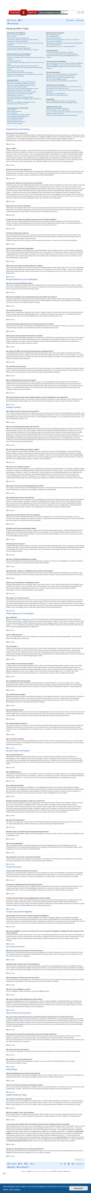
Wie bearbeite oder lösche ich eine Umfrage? (19, 90)
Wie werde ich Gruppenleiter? (54, 41)
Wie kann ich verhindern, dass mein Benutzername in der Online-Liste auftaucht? (26, 58)
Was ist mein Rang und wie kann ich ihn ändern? (20, 72)
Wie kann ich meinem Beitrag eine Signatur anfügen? (21, 85)
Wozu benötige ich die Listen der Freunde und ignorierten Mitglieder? (64, 63)
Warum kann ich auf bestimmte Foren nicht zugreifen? (21, 92)
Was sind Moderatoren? (52, 36)
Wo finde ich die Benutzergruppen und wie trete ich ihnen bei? (62, 39)
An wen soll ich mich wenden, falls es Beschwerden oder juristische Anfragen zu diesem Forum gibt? (64, 112)
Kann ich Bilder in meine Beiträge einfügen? (18, 114)
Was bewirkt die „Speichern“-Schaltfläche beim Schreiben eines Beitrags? (24, 99)
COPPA (26, 187)
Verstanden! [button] (78, 1188)
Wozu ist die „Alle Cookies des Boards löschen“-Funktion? (23, 49)
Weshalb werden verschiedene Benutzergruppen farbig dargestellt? (64, 43)
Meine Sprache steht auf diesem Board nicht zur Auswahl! (22, 65)
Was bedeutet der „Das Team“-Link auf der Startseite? (60, 46)
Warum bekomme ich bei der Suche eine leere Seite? (60, 77)
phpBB (29, 1171)
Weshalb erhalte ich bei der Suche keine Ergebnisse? (60, 75)
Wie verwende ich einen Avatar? (15, 71)
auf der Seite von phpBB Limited (31, 1104)
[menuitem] (20, 20)
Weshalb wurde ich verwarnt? (15, 95)
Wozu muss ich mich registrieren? (16, 34)
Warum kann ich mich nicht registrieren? (18, 38)
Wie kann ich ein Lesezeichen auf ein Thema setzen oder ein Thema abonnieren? (64, 90)
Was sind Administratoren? (53, 34)
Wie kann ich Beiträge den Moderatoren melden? (20, 97)
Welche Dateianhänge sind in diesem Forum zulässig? (60, 101)
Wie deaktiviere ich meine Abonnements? (57, 95)
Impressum (60, 1171)
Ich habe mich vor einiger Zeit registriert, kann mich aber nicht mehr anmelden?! (25, 43)
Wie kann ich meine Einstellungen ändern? (18, 55)
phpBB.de (24, 343)
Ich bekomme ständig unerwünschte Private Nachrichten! (61, 54)
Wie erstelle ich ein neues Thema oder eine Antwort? (21, 81)
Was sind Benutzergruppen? (54, 38)
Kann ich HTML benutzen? (14, 111)
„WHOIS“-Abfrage (61, 1128)
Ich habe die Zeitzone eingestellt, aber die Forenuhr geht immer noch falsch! (25, 63)
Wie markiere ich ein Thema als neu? (17, 103)
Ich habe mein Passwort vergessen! (17, 46)
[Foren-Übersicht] (38, 12)
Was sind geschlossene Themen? (16, 121)
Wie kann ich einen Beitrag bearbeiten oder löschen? (21, 83)
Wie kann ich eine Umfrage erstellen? (17, 87)
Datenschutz (67, 1171)
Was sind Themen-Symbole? (15, 123)
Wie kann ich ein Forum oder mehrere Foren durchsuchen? (62, 74)
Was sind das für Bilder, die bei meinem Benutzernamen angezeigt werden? (25, 68)
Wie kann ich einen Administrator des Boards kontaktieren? (62, 115)
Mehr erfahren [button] (14, 1189)
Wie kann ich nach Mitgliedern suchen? (56, 79)
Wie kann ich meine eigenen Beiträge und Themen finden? (61, 80)
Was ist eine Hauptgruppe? (53, 44)
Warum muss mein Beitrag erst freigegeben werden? (21, 102)
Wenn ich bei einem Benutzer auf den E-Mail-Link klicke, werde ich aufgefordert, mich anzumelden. (25, 75)
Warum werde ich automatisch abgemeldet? (19, 48)
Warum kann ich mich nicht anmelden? (17, 41)
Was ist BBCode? (12, 109)
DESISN (54, 1171)
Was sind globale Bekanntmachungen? (17, 116)
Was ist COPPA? (11, 36)
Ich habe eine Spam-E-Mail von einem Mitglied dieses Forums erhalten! (62, 56)
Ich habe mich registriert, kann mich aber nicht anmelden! (22, 39)
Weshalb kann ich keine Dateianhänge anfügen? (20, 93)
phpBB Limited (10, 343)
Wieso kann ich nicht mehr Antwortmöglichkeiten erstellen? (23, 88)
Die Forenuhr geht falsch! (14, 60)
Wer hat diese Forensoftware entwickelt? (57, 108)
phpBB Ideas (15, 1116)
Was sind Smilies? (12, 113)
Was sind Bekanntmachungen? (15, 118)
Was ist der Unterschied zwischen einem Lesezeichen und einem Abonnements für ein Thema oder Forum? (63, 87)
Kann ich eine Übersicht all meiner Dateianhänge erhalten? (62, 102)
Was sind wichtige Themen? (14, 120)
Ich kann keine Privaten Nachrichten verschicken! (59, 52)
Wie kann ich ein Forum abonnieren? (56, 93)
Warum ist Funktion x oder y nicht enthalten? (58, 110)
